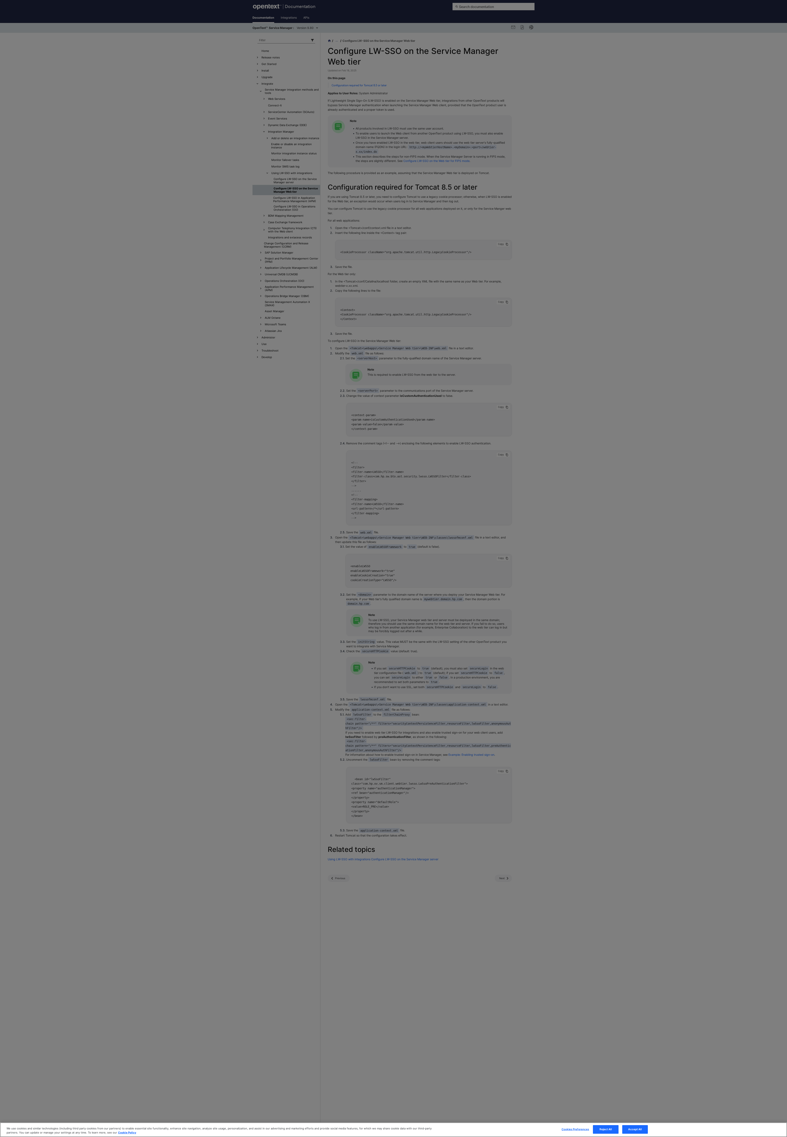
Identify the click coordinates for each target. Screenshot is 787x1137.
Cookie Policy (127, 1132)
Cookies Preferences (575, 1129)
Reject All (605, 1129)
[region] (393, 1129)
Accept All (634, 1129)
